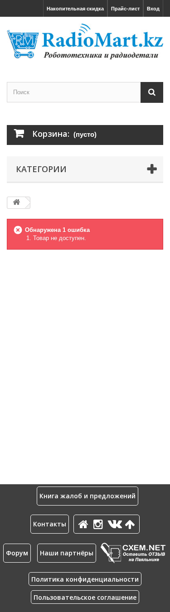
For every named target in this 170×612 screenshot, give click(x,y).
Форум (17, 553)
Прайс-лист (125, 8)
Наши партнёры (66, 553)
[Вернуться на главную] (16, 202)
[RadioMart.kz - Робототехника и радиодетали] (85, 41)
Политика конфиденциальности (85, 579)
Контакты (49, 524)
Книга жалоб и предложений (87, 496)
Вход (153, 8)
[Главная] (84, 523)
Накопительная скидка (75, 8)
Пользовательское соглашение (85, 597)
